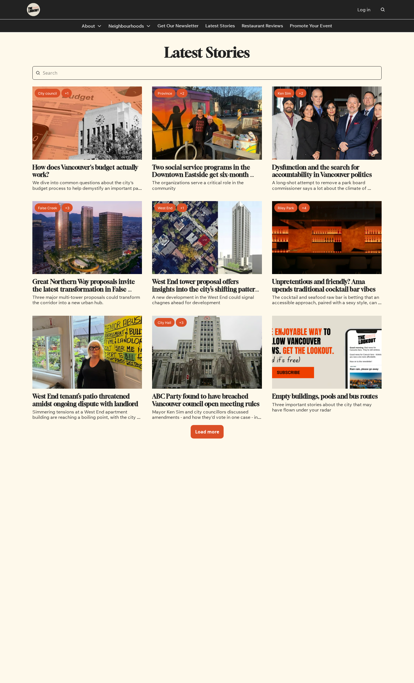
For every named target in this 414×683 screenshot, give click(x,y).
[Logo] (33, 9)
